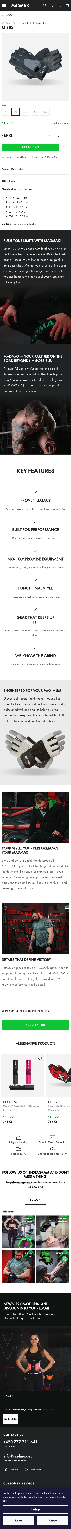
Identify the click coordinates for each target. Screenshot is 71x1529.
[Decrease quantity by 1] (49, 135)
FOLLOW (35, 1199)
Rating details (40, 23)
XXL (45, 111)
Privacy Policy (47, 1409)
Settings (35, 1509)
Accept (53, 1520)
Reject (18, 1520)
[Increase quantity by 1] (66, 135)
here (5, 1500)
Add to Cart (30, 147)
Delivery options (61, 122)
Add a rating (35, 1025)
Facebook (15, 1469)
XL (35, 111)
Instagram (36, 1469)
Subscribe (10, 1419)
